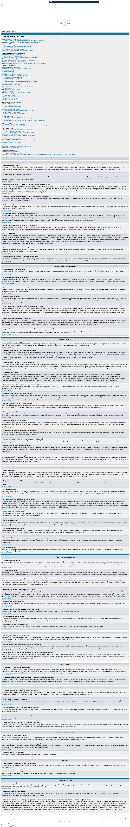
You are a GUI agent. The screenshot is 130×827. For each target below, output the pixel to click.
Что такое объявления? (8, 95)
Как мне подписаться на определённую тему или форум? (18, 141)
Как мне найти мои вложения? (10, 147)
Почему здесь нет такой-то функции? (12, 153)
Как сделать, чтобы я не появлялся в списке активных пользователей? (22, 42)
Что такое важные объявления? (11, 94)
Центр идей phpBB (102, 793)
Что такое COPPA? (7, 48)
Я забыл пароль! (6, 43)
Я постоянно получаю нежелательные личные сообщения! (19, 119)
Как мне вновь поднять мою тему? (11, 84)
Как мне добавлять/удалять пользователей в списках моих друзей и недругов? (24, 126)
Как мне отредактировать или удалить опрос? (15, 74)
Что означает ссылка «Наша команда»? (13, 113)
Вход (65, 25)
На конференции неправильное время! (13, 56)
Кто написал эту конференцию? (11, 151)
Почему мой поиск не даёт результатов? (13, 131)
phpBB (61, 819)
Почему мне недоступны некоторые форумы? (15, 75)
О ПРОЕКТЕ (13, 2)
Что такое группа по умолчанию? (11, 112)
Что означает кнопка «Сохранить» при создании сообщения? (19, 81)
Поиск (68, 23)
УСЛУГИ (22, 2)
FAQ (63, 23)
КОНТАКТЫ (38, 2)
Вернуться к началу (6, 171)
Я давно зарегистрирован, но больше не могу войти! (17, 46)
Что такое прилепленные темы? (11, 97)
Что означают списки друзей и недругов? (13, 124)
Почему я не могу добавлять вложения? (13, 77)
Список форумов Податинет (9, 31)
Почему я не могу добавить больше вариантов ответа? (17, 73)
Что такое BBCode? (7, 88)
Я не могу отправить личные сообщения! (13, 117)
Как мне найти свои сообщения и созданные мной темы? (18, 135)
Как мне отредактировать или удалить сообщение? (16, 68)
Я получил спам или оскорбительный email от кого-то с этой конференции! (23, 120)
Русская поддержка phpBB (65, 821)
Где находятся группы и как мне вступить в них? (15, 108)
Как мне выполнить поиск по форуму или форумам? (17, 130)
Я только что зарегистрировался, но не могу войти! (16, 45)
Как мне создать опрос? (8, 71)
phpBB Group (58, 785)
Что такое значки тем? (8, 99)
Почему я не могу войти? (9, 38)
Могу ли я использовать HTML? (11, 89)
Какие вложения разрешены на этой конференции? (17, 146)
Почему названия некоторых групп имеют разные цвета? (18, 110)
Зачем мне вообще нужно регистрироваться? (15, 39)
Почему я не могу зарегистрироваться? (13, 49)
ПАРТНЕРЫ (30, 2)
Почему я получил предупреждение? (12, 78)
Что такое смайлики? (8, 91)
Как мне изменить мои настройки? (11, 54)
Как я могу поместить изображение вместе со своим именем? (19, 60)
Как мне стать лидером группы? (11, 109)
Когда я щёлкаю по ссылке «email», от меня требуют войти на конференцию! (24, 63)
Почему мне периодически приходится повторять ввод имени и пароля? (23, 40)
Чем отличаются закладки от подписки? (13, 139)
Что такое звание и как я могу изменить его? (14, 62)
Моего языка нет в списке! (9, 59)
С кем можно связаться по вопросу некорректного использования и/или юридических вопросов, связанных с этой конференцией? (39, 154)
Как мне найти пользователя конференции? (14, 134)
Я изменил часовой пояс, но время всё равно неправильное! (19, 57)
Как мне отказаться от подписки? (11, 142)
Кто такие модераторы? (9, 105)
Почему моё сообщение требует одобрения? (15, 83)
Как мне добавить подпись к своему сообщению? (16, 70)
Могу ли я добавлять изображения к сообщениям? (16, 92)
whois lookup (119, 801)
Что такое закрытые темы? (9, 98)
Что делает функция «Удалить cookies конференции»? (18, 50)
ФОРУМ (5, 2)
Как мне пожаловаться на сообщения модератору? (16, 80)
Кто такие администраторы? (10, 103)
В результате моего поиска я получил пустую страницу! (18, 132)
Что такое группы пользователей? (12, 106)
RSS (45, 2)
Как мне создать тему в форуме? (11, 67)
